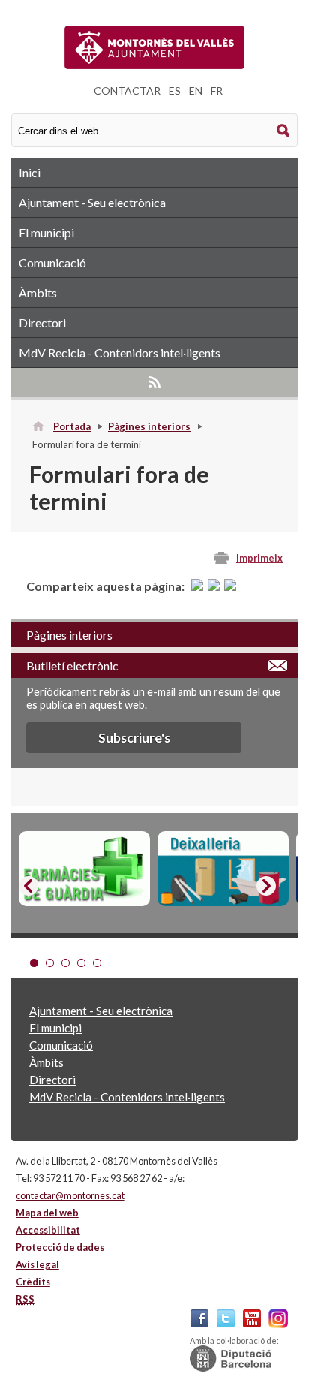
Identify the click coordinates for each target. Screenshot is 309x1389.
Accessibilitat (48, 1230)
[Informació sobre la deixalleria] (223, 868)
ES (175, 90)
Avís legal (37, 1264)
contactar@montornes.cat (70, 1195)
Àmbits (38, 292)
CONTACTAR (127, 90)
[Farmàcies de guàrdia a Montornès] (84, 868)
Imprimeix (259, 558)
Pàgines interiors (149, 426)
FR (217, 90)
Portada (72, 426)
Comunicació (52, 262)
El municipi (46, 232)
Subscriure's (134, 738)
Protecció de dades (60, 1247)
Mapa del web (47, 1213)
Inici (29, 172)
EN (195, 90)
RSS (154, 382)
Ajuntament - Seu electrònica (92, 202)
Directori (42, 322)
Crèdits (33, 1282)
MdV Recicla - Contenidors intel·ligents (119, 352)
